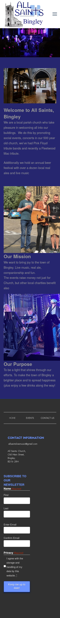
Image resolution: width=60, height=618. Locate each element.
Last (6, 508)
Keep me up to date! (16, 586)
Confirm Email (11, 538)
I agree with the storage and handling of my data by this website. (14, 567)
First (6, 495)
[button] (54, 14)
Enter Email (10, 524)
